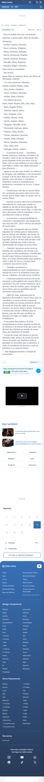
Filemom (26, 694)
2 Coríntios (6, 707)
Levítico (5, 616)
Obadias (26, 642)
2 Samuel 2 (32, 452)
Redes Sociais (27, 582)
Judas (25, 720)
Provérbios (6, 672)
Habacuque (27, 655)
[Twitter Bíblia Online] (35, 762)
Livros (7, 25)
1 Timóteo (26, 684)
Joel (24, 636)
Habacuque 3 (11, 452)
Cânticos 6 (32, 465)
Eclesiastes (26, 609)
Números (5, 619)
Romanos (5, 700)
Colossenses (6, 720)
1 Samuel (5, 636)
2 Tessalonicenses (8, 727)
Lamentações (27, 623)
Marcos (4, 687)
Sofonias (26, 659)
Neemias (14, 25)
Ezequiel (26, 626)
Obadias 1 (11, 459)
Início (4, 573)
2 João (25, 713)
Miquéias (26, 649)
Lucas (4, 690)
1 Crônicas (6, 649)
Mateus (5, 684)
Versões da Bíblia (8, 586)
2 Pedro (25, 707)
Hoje (4, 576)
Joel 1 (32, 459)
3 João (25, 717)
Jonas (25, 646)
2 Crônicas (6, 652)
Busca (4, 582)
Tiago (25, 700)
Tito (24, 690)
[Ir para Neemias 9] (4, 362)
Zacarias (26, 665)
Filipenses (5, 717)
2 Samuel (5, 639)
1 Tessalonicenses (8, 723)
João (3, 694)
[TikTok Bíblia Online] (22, 762)
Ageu (24, 662)
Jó (3, 665)
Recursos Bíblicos (8, 592)
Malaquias (26, 669)
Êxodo (4, 613)
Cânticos (26, 613)
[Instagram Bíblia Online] (9, 757)
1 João (25, 710)
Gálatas (5, 710)
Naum (25, 652)
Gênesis (5, 609)
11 (7, 532)
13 (22, 532)
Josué (4, 626)
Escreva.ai (5, 740)
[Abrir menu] (40, 2)
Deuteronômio (7, 623)
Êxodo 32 (11, 465)
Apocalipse (26, 723)
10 (12, 7)
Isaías (25, 616)
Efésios (4, 713)
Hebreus (26, 697)
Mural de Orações (29, 576)
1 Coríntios (6, 704)
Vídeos (25, 579)
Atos (3, 697)
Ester (4, 662)
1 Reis (4, 642)
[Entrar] (30, 2)
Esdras (4, 655)
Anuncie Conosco (29, 586)
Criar (32, 30)
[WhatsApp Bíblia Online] (35, 757)
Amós (25, 639)
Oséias (25, 632)
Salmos (4, 669)
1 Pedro (25, 704)
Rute (4, 632)
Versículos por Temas (30, 573)
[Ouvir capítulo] (41, 7)
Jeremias (26, 619)
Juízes (4, 629)
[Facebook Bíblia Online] (9, 762)
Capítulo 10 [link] (22, 25)
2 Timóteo (26, 687)
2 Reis (4, 646)
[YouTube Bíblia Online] (22, 757)
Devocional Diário (8, 589)
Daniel (25, 629)
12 (14, 532)
